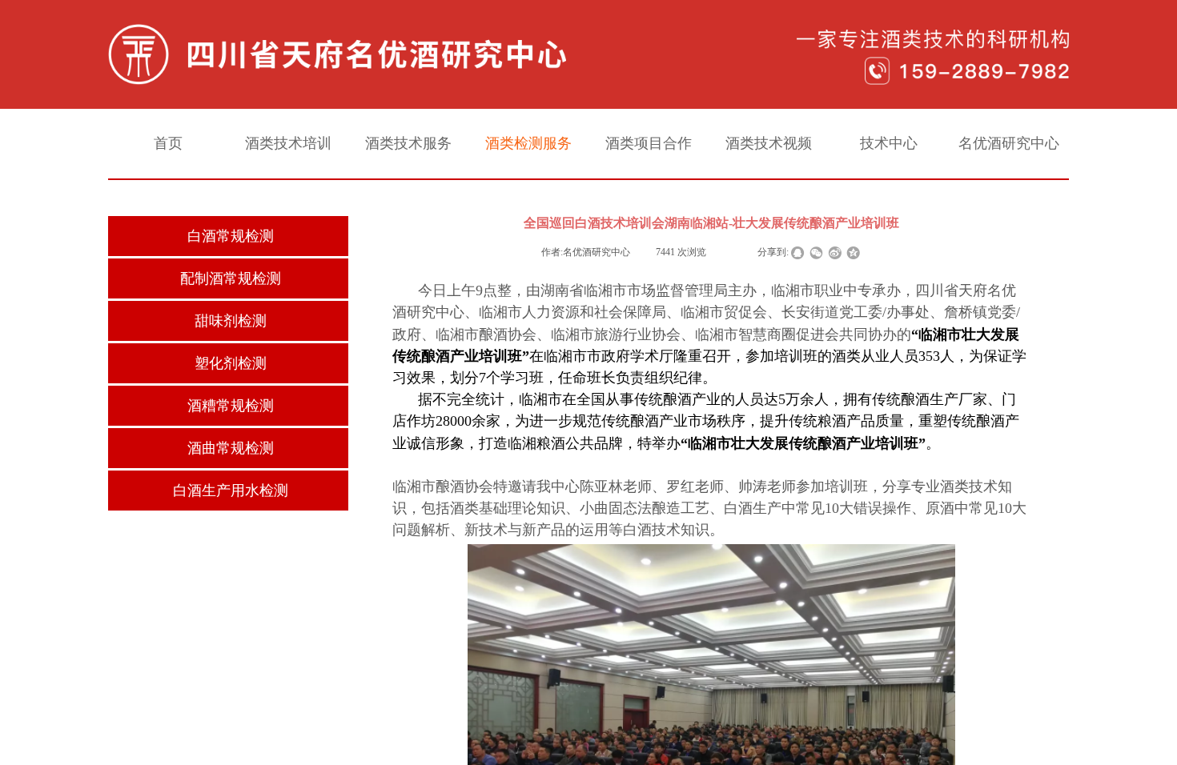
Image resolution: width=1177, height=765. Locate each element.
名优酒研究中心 (1008, 143)
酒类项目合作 (648, 143)
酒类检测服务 (528, 143)
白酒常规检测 (230, 236)
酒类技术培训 (288, 143)
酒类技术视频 (768, 143)
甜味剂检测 (231, 321)
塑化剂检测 (231, 363)
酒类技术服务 (408, 143)
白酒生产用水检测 (230, 491)
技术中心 (889, 143)
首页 (168, 143)
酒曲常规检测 (230, 448)
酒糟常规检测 (230, 406)
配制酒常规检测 (230, 278)
